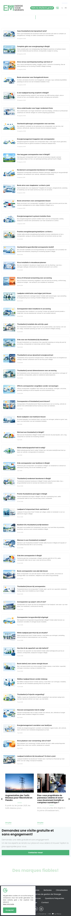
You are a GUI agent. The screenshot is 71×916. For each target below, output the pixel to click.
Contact (45, 902)
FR (66, 8)
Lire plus (8, 823)
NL (62, 8)
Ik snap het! (10, 910)
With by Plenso (54, 914)
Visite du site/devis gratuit (42, 8)
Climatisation (62, 890)
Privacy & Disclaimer (39, 914)
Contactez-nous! (35, 853)
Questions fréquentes (54, 898)
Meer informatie (8, 904)
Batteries (48, 890)
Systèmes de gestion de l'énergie (46, 894)
